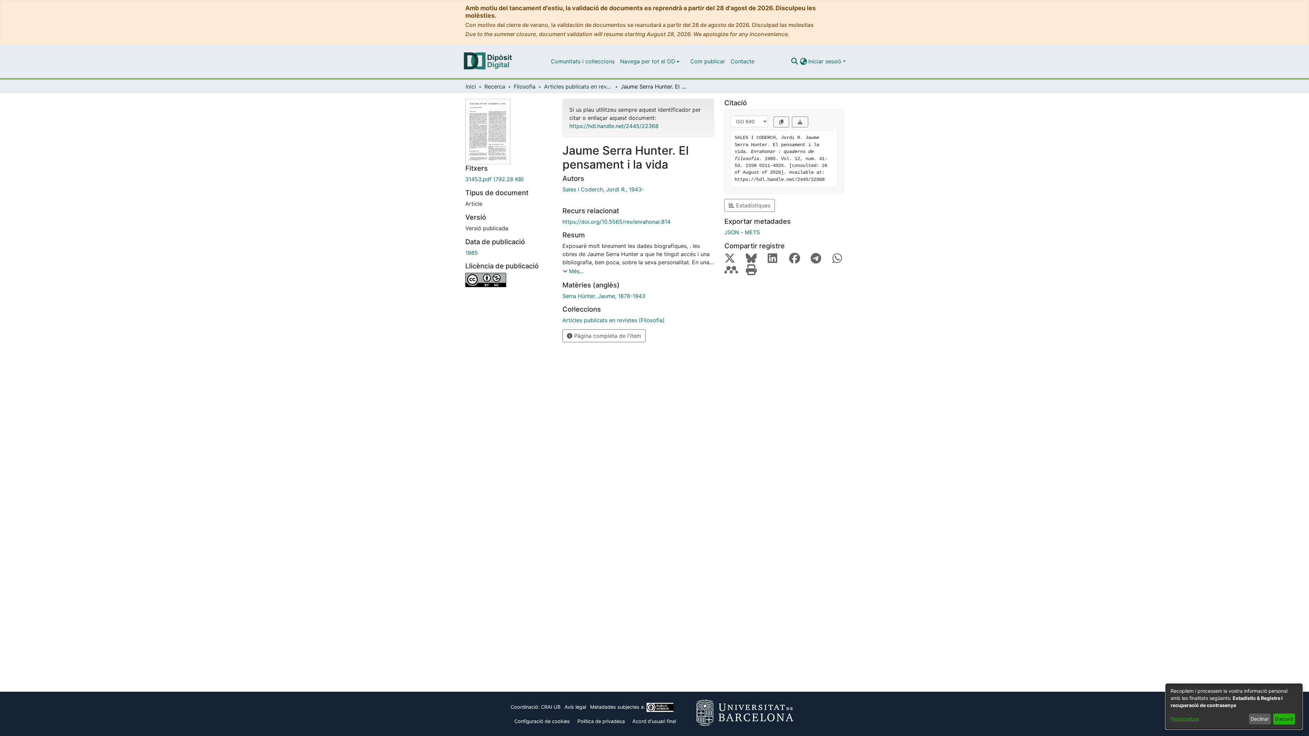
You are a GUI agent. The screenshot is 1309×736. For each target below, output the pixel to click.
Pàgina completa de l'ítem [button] (606, 335)
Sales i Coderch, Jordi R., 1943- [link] (603, 189)
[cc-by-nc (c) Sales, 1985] (508, 280)
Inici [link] (471, 86)
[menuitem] (649, 61)
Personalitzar (1185, 719)
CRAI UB (550, 707)
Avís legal (575, 707)
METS (752, 232)
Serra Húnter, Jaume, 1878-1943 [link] (603, 296)
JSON (731, 232)
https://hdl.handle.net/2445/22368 (614, 126)
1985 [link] (471, 252)
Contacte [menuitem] (742, 61)
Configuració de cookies (542, 721)
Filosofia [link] (525, 86)
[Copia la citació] (781, 121)
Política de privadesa (601, 721)
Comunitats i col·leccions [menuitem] (583, 61)
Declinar (1260, 719)
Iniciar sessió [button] (825, 61)
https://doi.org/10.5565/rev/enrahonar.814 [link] (616, 221)
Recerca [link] (494, 86)
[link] (508, 179)
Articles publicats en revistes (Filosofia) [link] (578, 86)
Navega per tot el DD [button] (647, 61)
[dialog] (1234, 706)
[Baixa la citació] (800, 121)
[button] (794, 61)
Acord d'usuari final (654, 721)
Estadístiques (752, 205)
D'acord (1284, 719)
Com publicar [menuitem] (707, 61)
